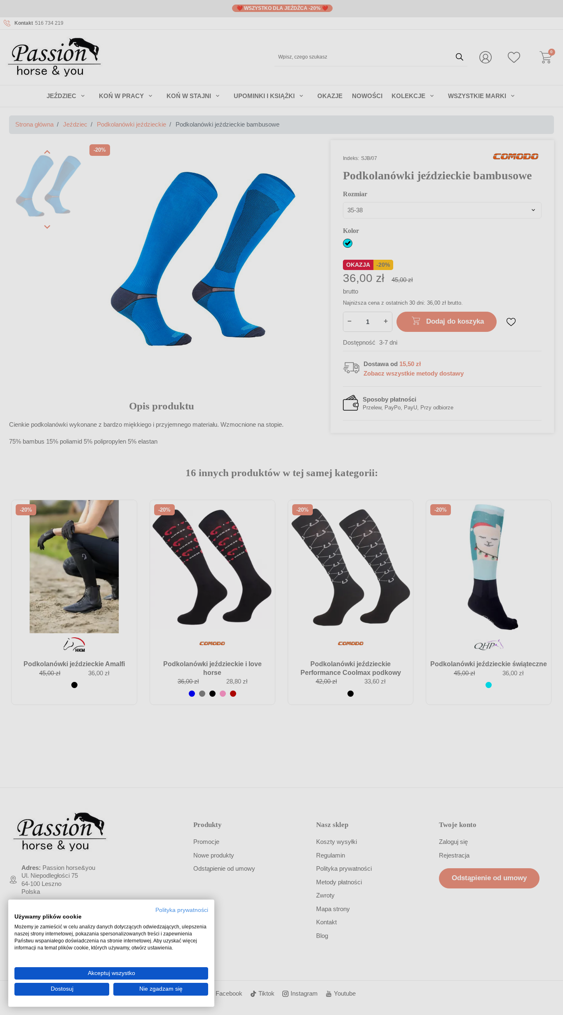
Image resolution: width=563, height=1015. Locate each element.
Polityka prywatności (181, 910)
